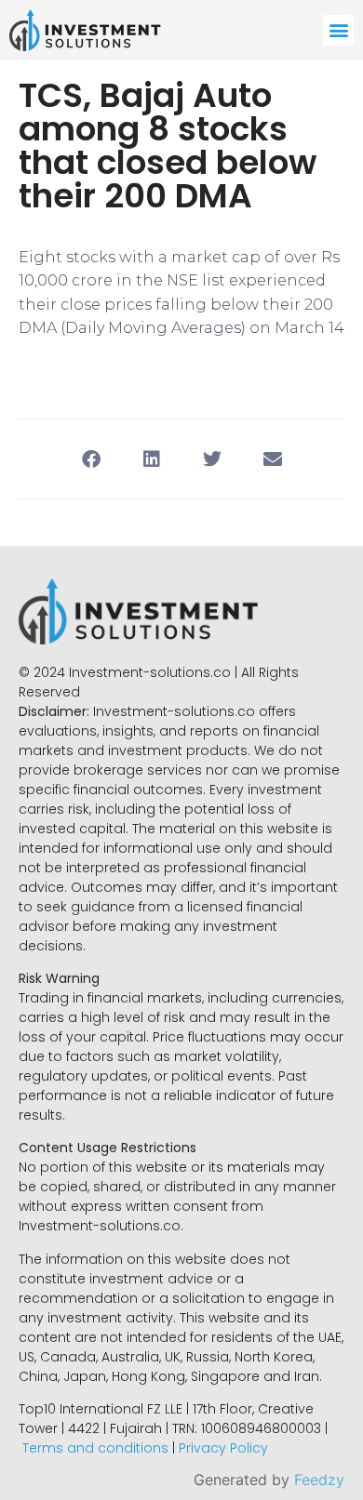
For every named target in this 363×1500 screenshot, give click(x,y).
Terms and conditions (95, 1448)
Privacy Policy (223, 1448)
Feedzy (319, 1479)
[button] (338, 30)
